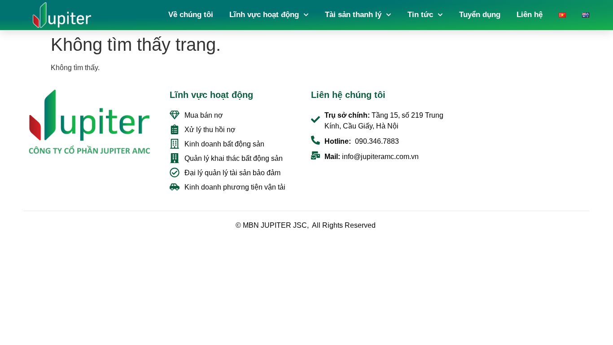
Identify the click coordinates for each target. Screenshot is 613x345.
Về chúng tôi (190, 14)
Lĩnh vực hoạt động (264, 14)
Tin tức (420, 14)
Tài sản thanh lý (353, 14)
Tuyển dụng (479, 14)
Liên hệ (530, 14)
